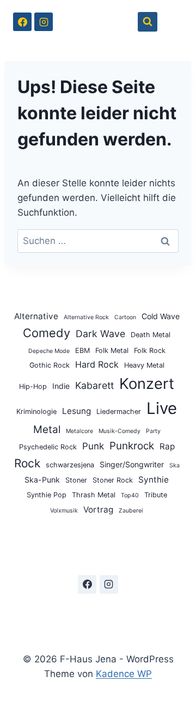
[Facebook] (22, 22)
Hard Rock (97, 364)
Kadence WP (124, 673)
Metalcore (79, 431)
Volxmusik (64, 510)
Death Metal (150, 335)
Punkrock (131, 446)
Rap (167, 446)
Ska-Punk (42, 479)
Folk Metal (111, 350)
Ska (174, 465)
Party (153, 431)
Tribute (155, 495)
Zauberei (131, 510)
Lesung (76, 411)
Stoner (76, 480)
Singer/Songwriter (132, 464)
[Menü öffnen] (173, 21)
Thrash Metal (93, 495)
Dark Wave (100, 333)
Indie (61, 386)
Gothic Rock (49, 365)
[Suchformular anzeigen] (147, 22)
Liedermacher (118, 411)
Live (161, 408)
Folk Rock (150, 350)
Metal (46, 429)
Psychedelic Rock (48, 447)
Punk (93, 446)
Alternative (36, 316)
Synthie (153, 479)
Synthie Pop (46, 495)
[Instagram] (43, 22)
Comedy (46, 333)
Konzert (146, 384)
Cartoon (125, 317)
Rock (27, 463)
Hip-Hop (33, 386)
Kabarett (94, 385)
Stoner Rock (113, 480)
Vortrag (98, 509)
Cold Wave (161, 316)
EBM (82, 350)
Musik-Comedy (119, 431)
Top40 (130, 495)
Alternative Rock (86, 317)
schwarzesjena (70, 465)
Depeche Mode (49, 351)
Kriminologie (36, 411)
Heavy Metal (144, 365)
